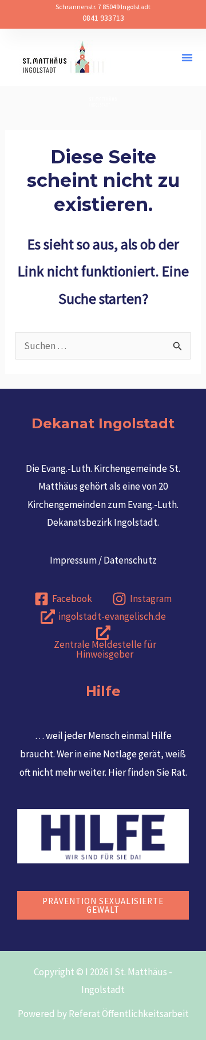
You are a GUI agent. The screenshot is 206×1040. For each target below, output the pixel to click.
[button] (187, 57)
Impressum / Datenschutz (103, 560)
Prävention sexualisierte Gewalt (103, 905)
